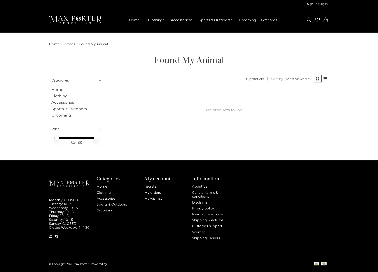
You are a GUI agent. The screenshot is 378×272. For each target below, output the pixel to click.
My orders (152, 193)
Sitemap (199, 232)
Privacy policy (203, 208)
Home (54, 44)
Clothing (59, 96)
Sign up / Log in (317, 3)
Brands (69, 44)
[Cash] (316, 264)
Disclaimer (200, 202)
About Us (199, 186)
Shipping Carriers (206, 238)
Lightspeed (115, 264)
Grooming (247, 20)
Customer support (207, 226)
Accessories (62, 102)
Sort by (277, 79)
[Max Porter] (76, 20)
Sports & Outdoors (69, 108)
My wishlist (153, 199)
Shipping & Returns (207, 220)
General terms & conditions (205, 195)
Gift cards (269, 20)
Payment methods (207, 214)
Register (151, 186)
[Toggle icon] (309, 20)
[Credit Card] (324, 264)
